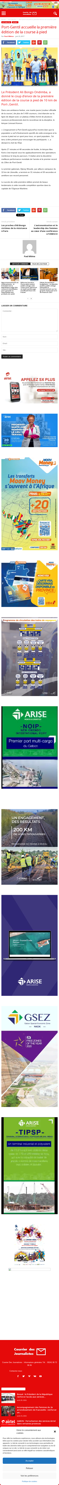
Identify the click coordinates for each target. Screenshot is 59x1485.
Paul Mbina (9, 36)
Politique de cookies (29, 1481)
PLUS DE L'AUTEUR (39, 264)
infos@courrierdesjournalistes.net (36, 1371)
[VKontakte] (35, 1376)
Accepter (30, 1461)
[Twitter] (24, 1376)
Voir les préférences (29, 1476)
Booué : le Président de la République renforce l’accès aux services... (34, 1395)
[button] (55, 1431)
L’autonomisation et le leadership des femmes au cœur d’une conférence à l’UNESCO (44, 229)
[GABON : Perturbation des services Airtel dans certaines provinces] (8, 1425)
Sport (15, 22)
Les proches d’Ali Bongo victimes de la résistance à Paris (14, 228)
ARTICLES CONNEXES (20, 264)
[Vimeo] (30, 1376)
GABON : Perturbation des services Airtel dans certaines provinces (36, 1422)
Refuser (29, 1468)
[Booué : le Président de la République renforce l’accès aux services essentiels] (8, 1398)
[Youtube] (40, 1376)
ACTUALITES (6, 22)
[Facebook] (18, 1376)
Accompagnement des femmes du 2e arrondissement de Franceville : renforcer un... (37, 1410)
